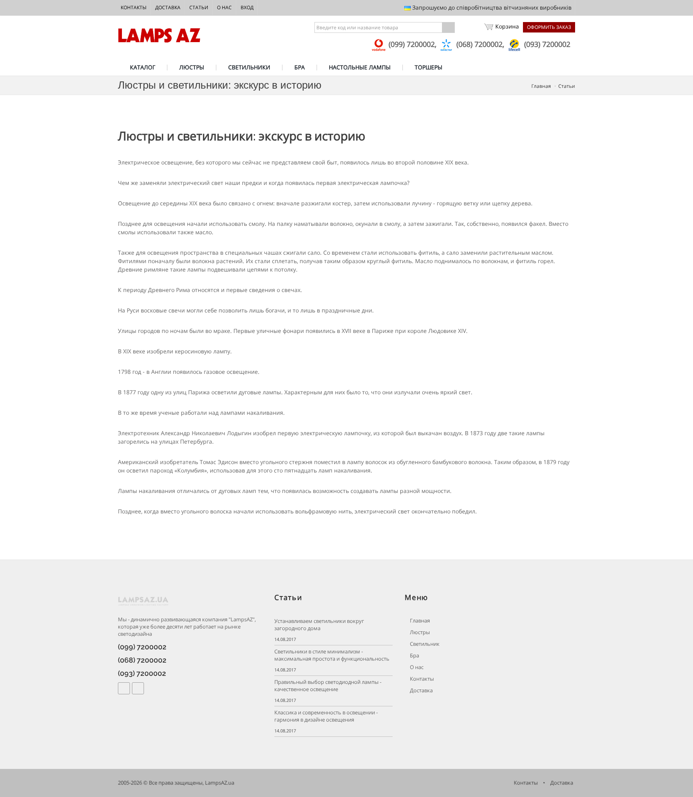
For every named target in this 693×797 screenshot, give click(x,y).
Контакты (133, 7)
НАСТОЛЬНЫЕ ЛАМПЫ (360, 67)
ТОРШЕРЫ (428, 67)
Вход (247, 7)
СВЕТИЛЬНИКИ (249, 67)
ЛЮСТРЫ (191, 67)
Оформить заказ (549, 27)
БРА (299, 67)
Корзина (507, 26)
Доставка (167, 7)
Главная (541, 86)
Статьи (198, 7)
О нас (224, 7)
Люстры (419, 632)
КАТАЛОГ (142, 67)
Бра (414, 655)
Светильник (424, 644)
